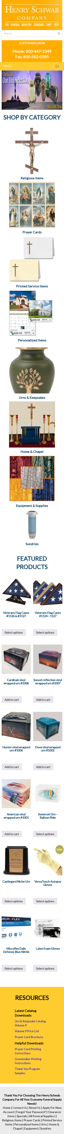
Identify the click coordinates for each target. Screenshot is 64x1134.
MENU (7, 65)
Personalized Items (26, 1124)
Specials (22, 1116)
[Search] (59, 33)
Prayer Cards (32, 1120)
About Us (35, 1107)
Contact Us (19, 1107)
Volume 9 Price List (27, 1031)
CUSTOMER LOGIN (32, 43)
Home (7, 1107)
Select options (14, 632)
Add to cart (12, 699)
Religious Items (12, 1120)
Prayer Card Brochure (29, 1037)
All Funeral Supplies (41, 1116)
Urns (44, 1124)
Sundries (45, 1128)
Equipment (31, 1128)
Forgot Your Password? (31, 1112)
